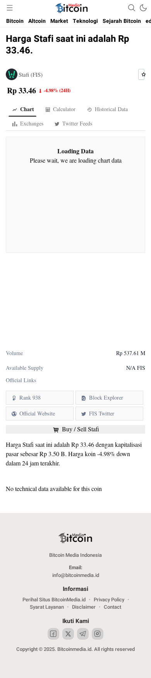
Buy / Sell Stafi (79, 429)
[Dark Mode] (143, 7)
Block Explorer (106, 397)
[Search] (131, 7)
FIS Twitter (101, 413)
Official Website (37, 413)
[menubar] (9, 7)
